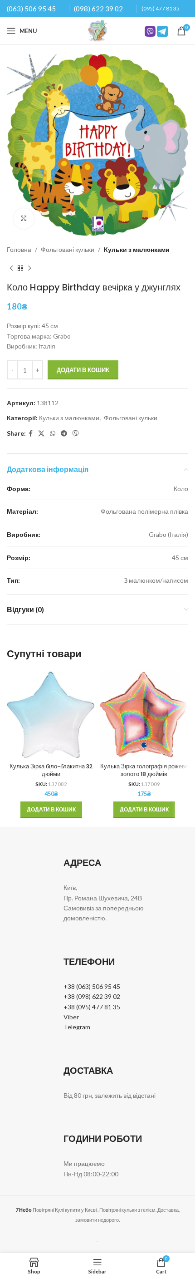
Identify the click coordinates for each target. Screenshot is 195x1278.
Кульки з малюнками (137, 249)
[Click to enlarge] (24, 218)
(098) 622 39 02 (98, 9)
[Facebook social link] (30, 434)
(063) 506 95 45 (31, 9)
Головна (19, 249)
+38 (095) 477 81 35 (91, 1007)
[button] (51, 809)
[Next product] (29, 268)
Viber (71, 1017)
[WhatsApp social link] (52, 434)
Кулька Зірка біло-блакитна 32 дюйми (51, 770)
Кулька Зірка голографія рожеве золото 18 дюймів (144, 770)
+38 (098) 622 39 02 (91, 996)
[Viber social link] (76, 434)
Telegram (76, 1027)
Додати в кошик (83, 370)
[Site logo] (97, 30)
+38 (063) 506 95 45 (91, 986)
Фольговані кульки (67, 249)
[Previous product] (11, 268)
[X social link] (41, 434)
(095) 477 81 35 (160, 8)
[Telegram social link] (64, 434)
